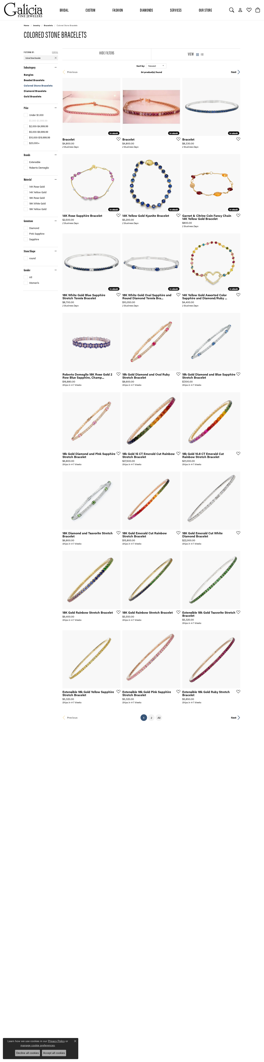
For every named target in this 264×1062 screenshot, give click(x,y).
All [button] (159, 718)
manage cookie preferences (37, 1045)
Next (233, 72)
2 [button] (151, 718)
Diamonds (146, 10)
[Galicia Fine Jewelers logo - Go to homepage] (23, 10)
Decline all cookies (27, 1052)
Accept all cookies (54, 1052)
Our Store (205, 10)
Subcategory (29, 67)
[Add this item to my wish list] (117, 139)
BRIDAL (64, 10)
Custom (90, 10)
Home (26, 25)
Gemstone (28, 220)
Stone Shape (29, 251)
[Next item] (236, 183)
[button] (231, 10)
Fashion (117, 10)
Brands (27, 154)
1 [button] (145, 717)
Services (176, 10)
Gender (27, 270)
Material (28, 179)
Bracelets (48, 25)
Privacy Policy (56, 1041)
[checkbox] (33, 115)
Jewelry (36, 25)
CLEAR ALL (55, 52)
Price (26, 107)
